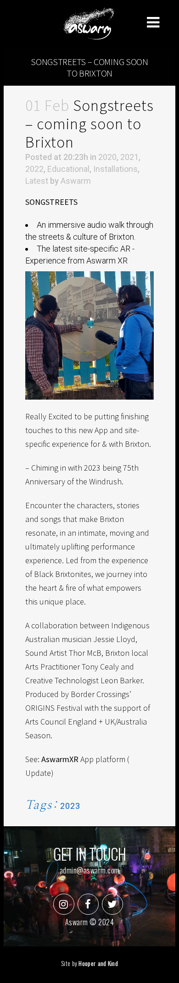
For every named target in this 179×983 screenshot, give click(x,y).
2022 (34, 169)
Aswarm (76, 181)
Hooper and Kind (98, 963)
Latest (36, 181)
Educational (68, 169)
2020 (107, 157)
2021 (129, 157)
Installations (115, 169)
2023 (70, 806)
